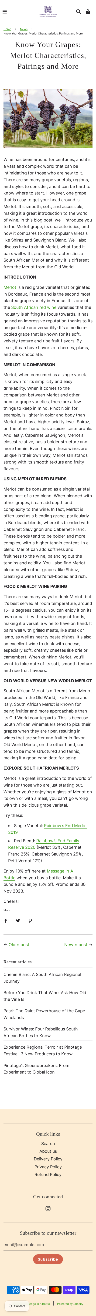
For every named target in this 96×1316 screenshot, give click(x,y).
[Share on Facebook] (5, 920)
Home (7, 29)
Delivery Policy (48, 1158)
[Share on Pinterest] (30, 920)
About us (48, 1151)
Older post (19, 944)
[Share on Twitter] (18, 920)
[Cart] (88, 11)
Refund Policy (48, 1174)
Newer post (75, 944)
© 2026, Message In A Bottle (31, 1304)
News (23, 29)
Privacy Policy (48, 1166)
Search (48, 1143)
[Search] (78, 11)
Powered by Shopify (70, 1304)
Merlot (9, 287)
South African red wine (33, 307)
